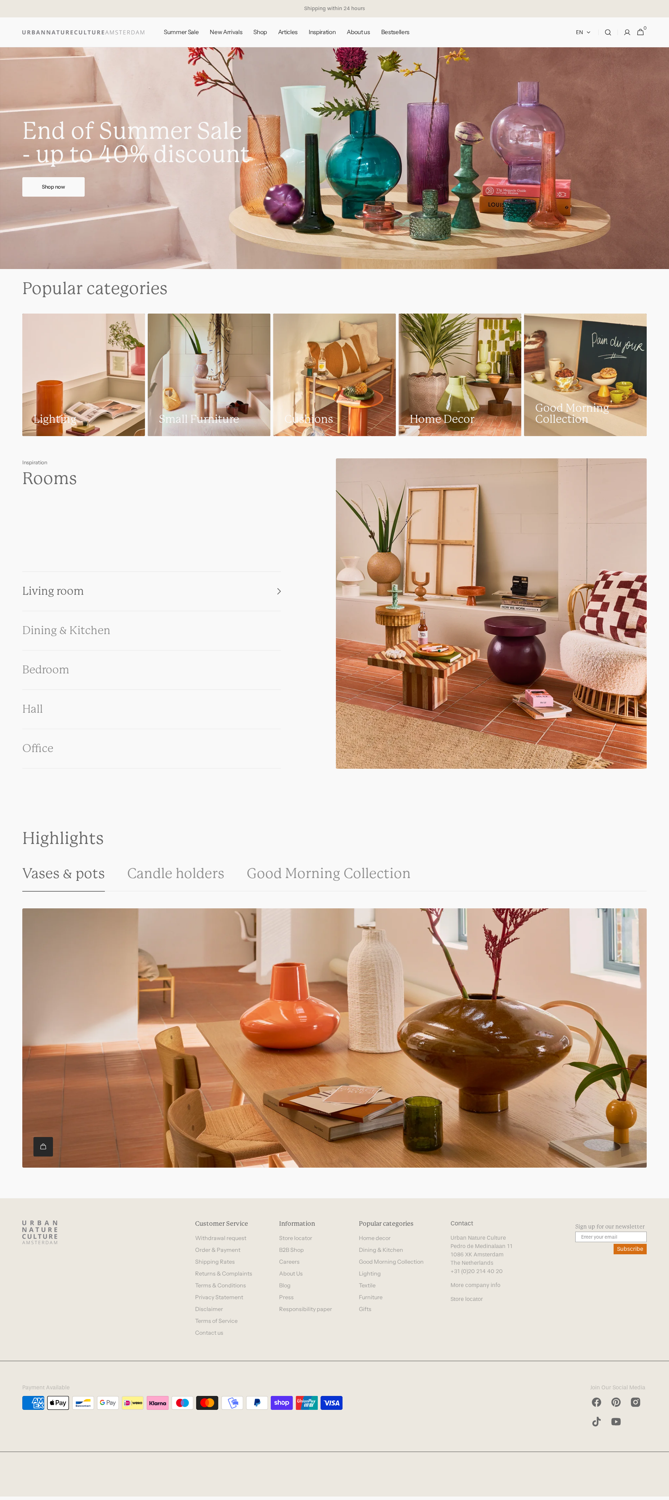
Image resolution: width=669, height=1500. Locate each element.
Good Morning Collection (391, 1261)
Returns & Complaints (223, 1273)
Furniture (371, 1297)
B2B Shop (291, 1249)
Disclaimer (209, 1308)
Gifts (365, 1308)
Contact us (209, 1332)
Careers (289, 1261)
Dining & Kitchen (66, 630)
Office (37, 748)
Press (286, 1297)
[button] (608, 32)
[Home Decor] (460, 375)
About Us (291, 1273)
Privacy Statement (219, 1297)
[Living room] (491, 613)
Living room (53, 591)
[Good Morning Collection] (585, 375)
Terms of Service (216, 1320)
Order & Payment (217, 1249)
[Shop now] (334, 158)
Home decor (375, 1237)
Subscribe (630, 1249)
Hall (32, 709)
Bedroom (45, 669)
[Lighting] (83, 375)
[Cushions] (334, 375)
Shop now (53, 186)
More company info (475, 1285)
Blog (285, 1285)
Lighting (370, 1273)
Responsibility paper (305, 1308)
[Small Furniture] (209, 375)
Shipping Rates (215, 1261)
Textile (367, 1285)
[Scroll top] (660, 1491)
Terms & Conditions (220, 1285)
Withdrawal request (220, 1237)
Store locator (295, 1237)
